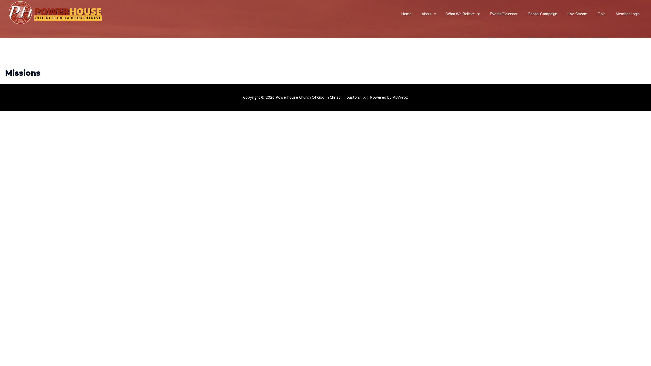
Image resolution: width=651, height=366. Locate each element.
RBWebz (400, 97)
